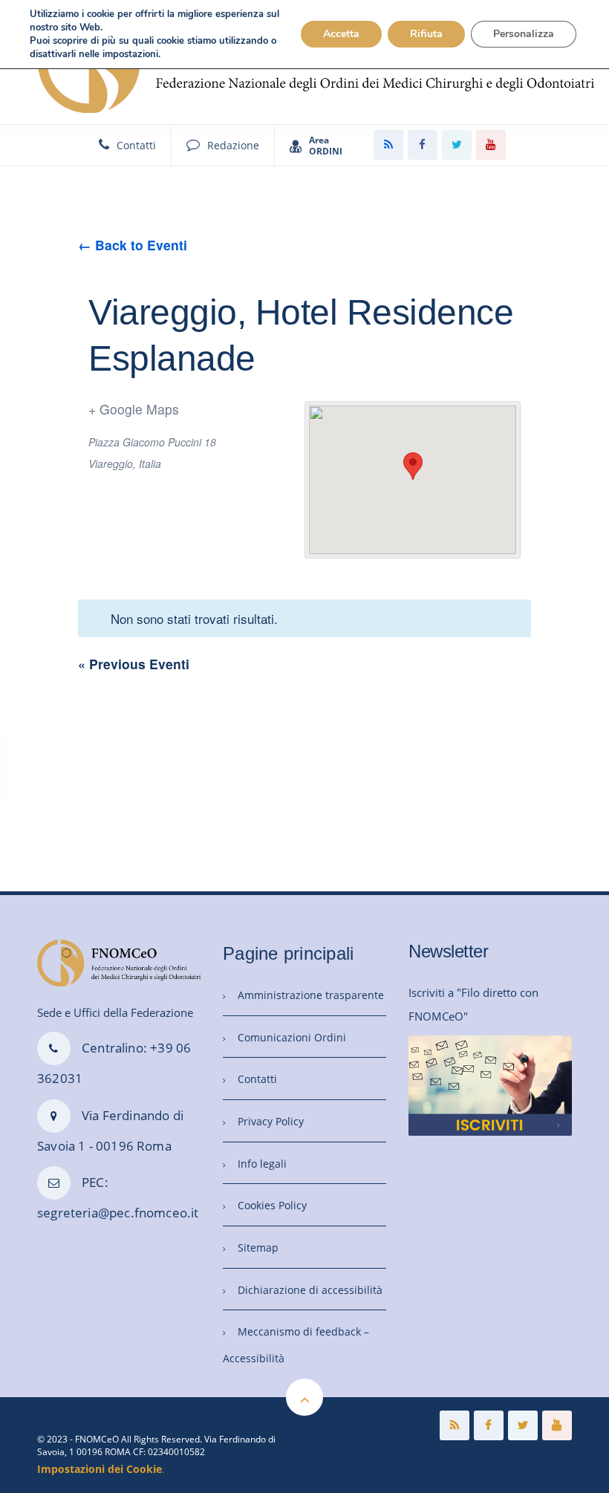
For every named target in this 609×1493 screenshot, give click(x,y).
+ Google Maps (133, 409)
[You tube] (491, 145)
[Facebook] (422, 145)
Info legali (262, 1164)
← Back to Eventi (132, 244)
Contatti (136, 145)
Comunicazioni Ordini (292, 1037)
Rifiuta (426, 34)
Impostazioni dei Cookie (99, 1469)
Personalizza (523, 34)
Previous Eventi (133, 663)
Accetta (341, 34)
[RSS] (388, 145)
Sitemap (258, 1247)
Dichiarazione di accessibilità (310, 1290)
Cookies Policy (272, 1205)
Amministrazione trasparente (311, 995)
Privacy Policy (271, 1121)
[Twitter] (457, 145)
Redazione (233, 145)
